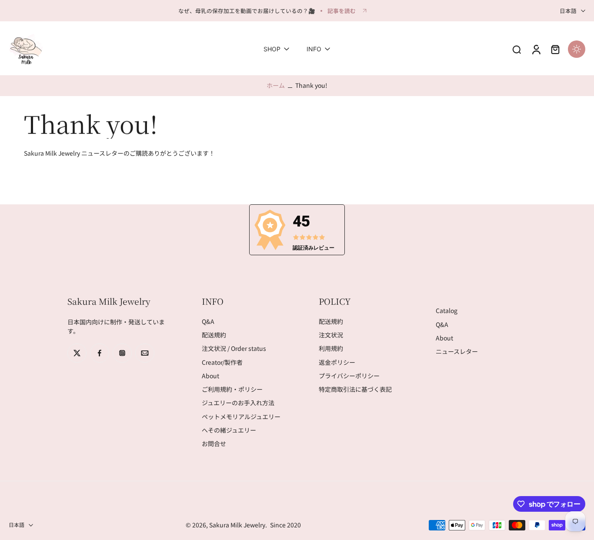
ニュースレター (457, 351)
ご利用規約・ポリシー (232, 389)
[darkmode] (576, 49)
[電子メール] (144, 353)
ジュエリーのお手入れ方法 (238, 403)
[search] (516, 49)
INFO (314, 49)
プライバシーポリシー (349, 376)
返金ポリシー (337, 362)
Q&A (208, 321)
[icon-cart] (554, 49)
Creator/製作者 (222, 362)
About (210, 376)
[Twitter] (77, 353)
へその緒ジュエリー (229, 430)
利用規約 (331, 349)
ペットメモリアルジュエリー (241, 417)
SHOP (272, 49)
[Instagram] (122, 353)
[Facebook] (99, 353)
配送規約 (214, 335)
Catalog (446, 311)
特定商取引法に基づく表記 (355, 389)
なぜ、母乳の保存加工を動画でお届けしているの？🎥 (246, 11)
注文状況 (331, 335)
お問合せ (214, 444)
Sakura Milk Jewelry (237, 524)
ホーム (276, 85)
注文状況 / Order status (234, 349)
